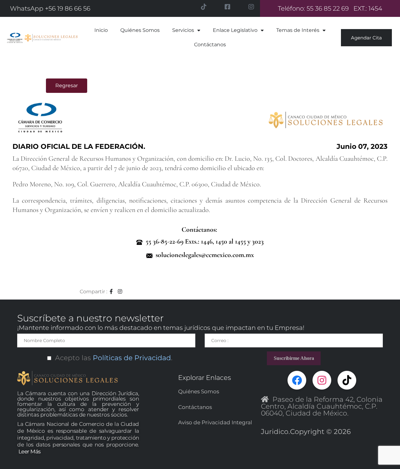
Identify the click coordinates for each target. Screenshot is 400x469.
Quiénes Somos (140, 30)
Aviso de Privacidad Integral (215, 422)
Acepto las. (111, 358)
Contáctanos (210, 45)
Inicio (101, 30)
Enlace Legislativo (235, 30)
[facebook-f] (111, 292)
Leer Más (29, 451)
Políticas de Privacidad (131, 358)
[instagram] (120, 292)
